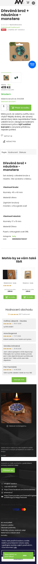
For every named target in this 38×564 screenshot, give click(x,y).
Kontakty (4, 535)
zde (15, 547)
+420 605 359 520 (10, 487)
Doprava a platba (7, 525)
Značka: (16, 30)
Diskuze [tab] (22, 152)
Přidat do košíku (22, 107)
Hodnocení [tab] (13, 152)
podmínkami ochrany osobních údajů (16, 464)
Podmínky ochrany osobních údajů (13, 530)
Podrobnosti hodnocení (10, 27)
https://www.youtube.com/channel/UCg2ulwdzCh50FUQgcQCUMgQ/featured (20, 496)
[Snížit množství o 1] (7, 109)
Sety (14, 236)
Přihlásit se (8, 470)
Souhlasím (18, 559)
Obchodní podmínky (8, 528)
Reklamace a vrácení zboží (10, 533)
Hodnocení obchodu (19, 309)
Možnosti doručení (8, 101)
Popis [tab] (4, 152)
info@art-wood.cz (10, 484)
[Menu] (33, 3)
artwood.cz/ (8, 493)
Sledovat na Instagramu (17, 426)
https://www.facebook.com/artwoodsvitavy (19, 490)
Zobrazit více (19, 379)
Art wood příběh (6, 523)
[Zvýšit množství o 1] (7, 106)
